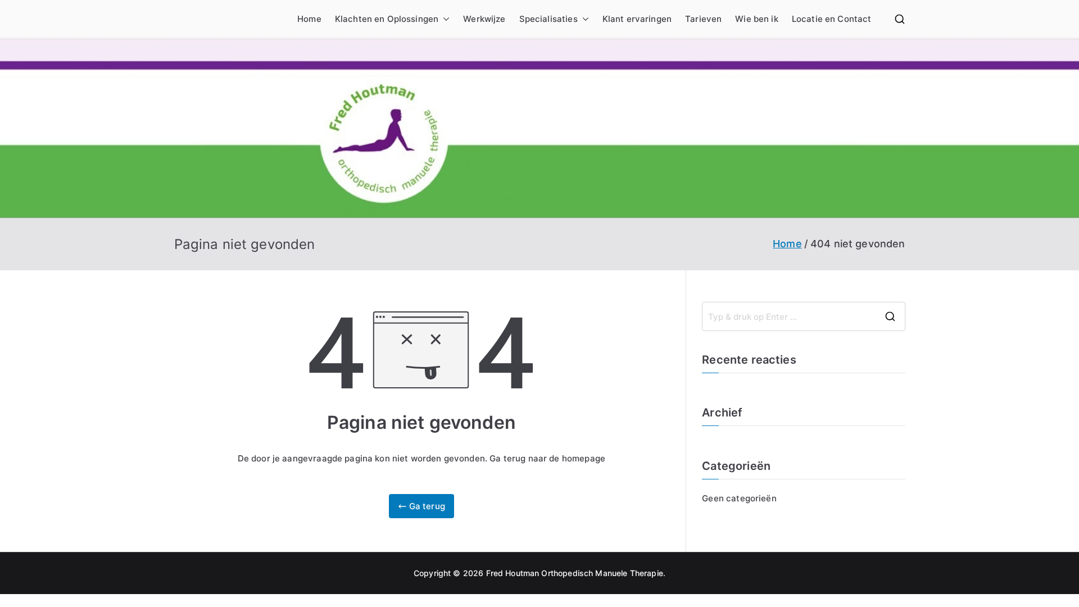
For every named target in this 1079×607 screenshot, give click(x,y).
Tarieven (703, 18)
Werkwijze (484, 18)
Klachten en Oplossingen (386, 18)
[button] (444, 18)
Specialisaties (548, 18)
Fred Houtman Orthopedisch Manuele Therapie (574, 573)
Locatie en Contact (832, 18)
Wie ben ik (756, 18)
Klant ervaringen (637, 18)
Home (309, 18)
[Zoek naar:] (803, 316)
